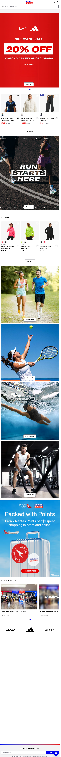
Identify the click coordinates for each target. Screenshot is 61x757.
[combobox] (30, 6)
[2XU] (10, 629)
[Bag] (57, 2)
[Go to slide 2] (30, 89)
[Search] (3, 6)
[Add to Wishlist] (18, 96)
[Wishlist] (54, 2)
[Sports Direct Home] (29, 2)
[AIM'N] (49, 629)
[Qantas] (30, 538)
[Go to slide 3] (32, 125)
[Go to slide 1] (29, 89)
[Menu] (2, 2)
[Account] (6, 2)
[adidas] (30, 629)
